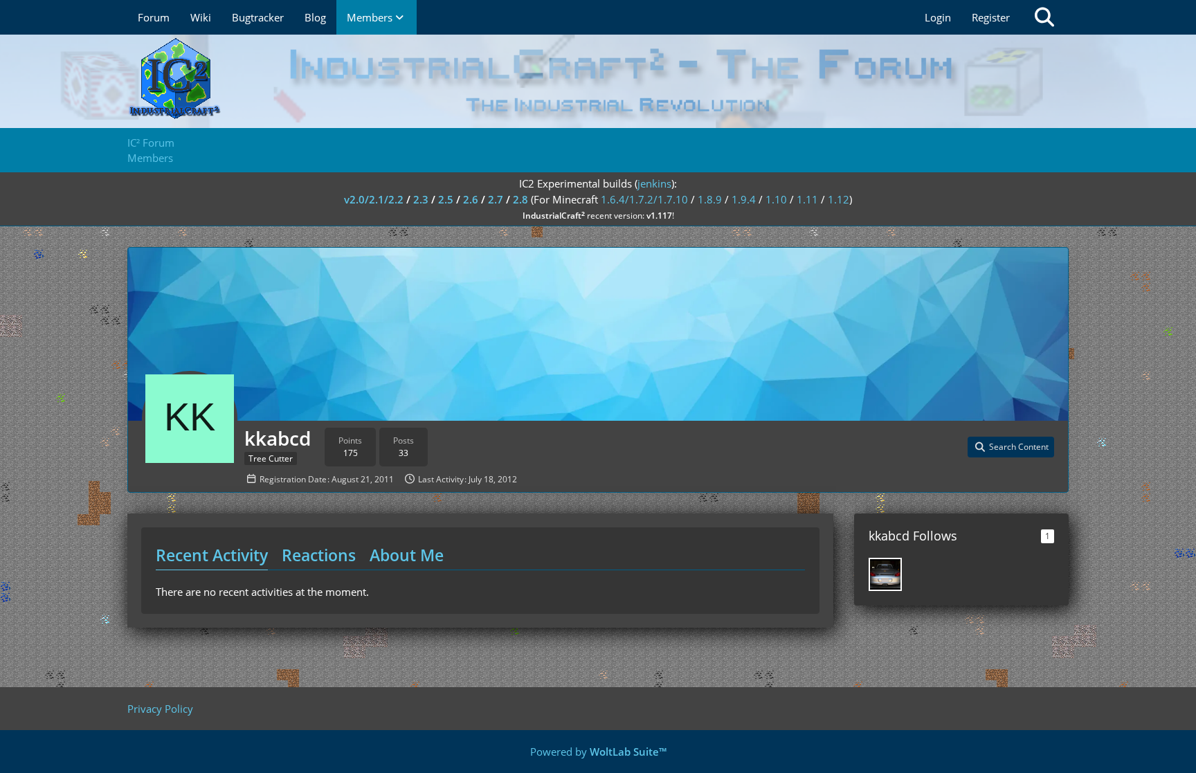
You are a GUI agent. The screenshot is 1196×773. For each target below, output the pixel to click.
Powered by (598, 751)
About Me (407, 555)
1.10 (776, 199)
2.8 (520, 199)
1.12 (838, 199)
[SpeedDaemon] (885, 574)
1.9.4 (744, 199)
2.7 (495, 199)
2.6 (470, 199)
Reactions (319, 555)
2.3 (420, 199)
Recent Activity (212, 555)
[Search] (1044, 17)
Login (938, 17)
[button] (1011, 447)
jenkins (654, 183)
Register (991, 17)
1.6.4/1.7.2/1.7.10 (644, 199)
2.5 (445, 199)
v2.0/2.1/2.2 (374, 199)
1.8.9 (710, 199)
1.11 (807, 199)
